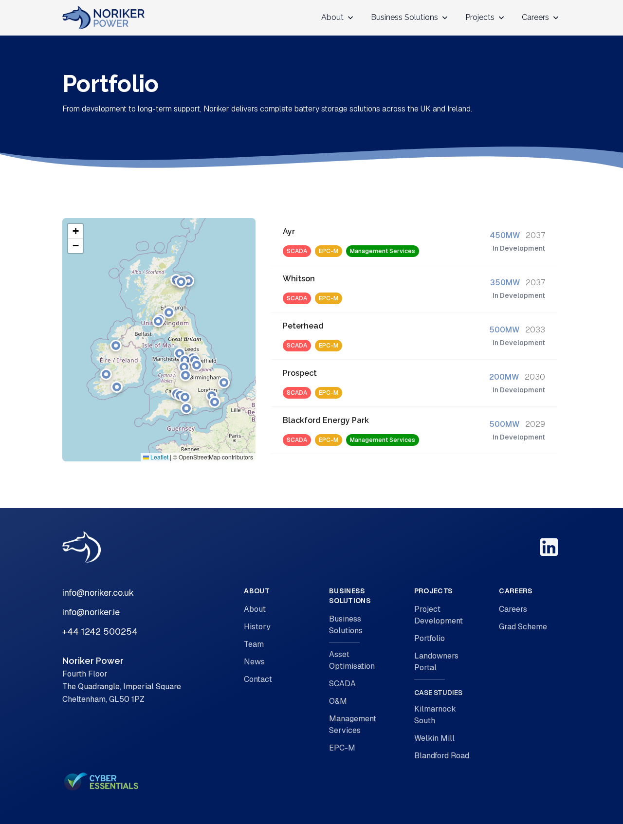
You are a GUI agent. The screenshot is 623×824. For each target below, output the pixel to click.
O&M (338, 701)
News (254, 662)
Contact (258, 679)
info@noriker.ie (91, 612)
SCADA (342, 683)
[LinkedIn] (549, 547)
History (257, 627)
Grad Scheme (523, 627)
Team (254, 644)
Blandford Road (441, 756)
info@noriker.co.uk (98, 592)
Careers (513, 609)
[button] (158, 321)
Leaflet (158, 457)
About (255, 609)
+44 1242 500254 (100, 631)
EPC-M (342, 748)
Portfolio (429, 638)
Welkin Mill (434, 738)
